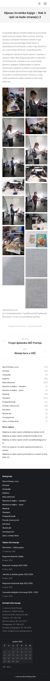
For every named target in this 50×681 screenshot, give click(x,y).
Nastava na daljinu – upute (12, 505)
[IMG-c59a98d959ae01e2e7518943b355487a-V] (13, 210)
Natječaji (5, 508)
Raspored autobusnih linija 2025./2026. (17, 583)
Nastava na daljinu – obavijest (14, 501)
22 (13, 658)
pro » (9, 666)
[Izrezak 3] (13, 270)
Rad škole (6, 524)
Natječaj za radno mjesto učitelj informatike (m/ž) (22, 436)
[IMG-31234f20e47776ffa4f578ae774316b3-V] (13, 162)
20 (5, 658)
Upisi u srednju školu (10, 536)
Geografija (6, 489)
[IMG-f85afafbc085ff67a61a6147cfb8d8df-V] (36, 239)
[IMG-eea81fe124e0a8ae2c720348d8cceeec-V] (13, 240)
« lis (3, 666)
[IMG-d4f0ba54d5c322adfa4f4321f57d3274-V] (36, 221)
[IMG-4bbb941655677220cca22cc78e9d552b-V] (13, 102)
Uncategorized (8, 532)
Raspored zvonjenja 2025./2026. (15, 565)
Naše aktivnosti (20, 326)
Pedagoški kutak (8, 516)
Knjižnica (5, 493)
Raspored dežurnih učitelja (12, 556)
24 (22, 658)
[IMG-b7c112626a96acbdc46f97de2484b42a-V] (36, 197)
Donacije (5, 485)
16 (17, 655)
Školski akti (6, 528)
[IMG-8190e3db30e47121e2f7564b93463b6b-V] (36, 149)
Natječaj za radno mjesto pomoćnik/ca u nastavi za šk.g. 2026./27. (25, 455)
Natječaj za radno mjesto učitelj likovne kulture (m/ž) (23, 432)
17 (22, 655)
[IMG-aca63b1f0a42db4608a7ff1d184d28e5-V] (13, 186)
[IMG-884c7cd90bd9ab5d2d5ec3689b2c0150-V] (36, 126)
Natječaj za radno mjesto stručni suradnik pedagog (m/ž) (24, 441)
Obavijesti (6, 512)
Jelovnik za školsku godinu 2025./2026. (17, 574)
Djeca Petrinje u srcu (10, 481)
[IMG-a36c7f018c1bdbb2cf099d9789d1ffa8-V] (36, 174)
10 (22, 652)
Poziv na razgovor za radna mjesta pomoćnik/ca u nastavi (22, 448)
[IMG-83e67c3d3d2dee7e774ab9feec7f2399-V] (36, 102)
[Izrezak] (36, 293)
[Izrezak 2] (36, 262)
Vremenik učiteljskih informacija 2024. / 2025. (20, 592)
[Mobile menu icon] (45, 3)
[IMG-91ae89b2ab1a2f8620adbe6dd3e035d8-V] (13, 132)
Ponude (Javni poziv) (10, 520)
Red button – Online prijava (13, 547)
